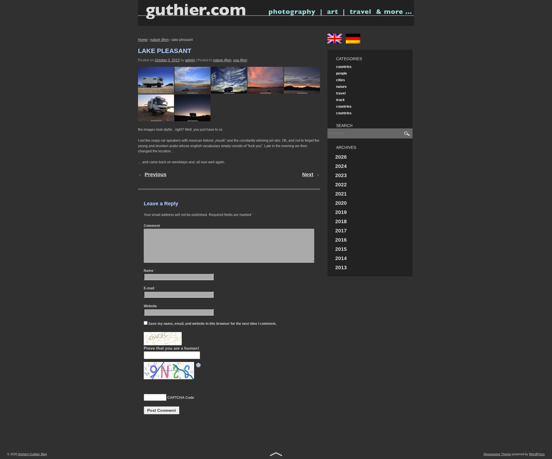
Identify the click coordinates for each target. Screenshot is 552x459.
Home (142, 40)
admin (190, 60)
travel (341, 93)
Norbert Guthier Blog (32, 454)
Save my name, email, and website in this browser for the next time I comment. (212, 324)
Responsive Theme (497, 454)
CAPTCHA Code (180, 398)
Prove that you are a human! (171, 348)
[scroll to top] (276, 455)
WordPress (537, 454)
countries (344, 67)
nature (341, 87)
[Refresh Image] (198, 365)
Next (307, 174)
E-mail (149, 288)
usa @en (240, 60)
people (341, 73)
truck (340, 100)
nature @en (159, 40)
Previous (155, 174)
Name (149, 271)
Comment (152, 226)
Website (150, 306)
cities (340, 80)
